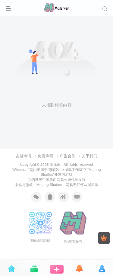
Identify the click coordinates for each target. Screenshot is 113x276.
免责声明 (45, 156)
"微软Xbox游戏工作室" (66, 169)
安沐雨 (55, 164)
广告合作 (67, 156)
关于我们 (89, 156)
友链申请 (23, 156)
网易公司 (64, 179)
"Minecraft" (21, 169)
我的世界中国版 (40, 179)
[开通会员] (104, 238)
